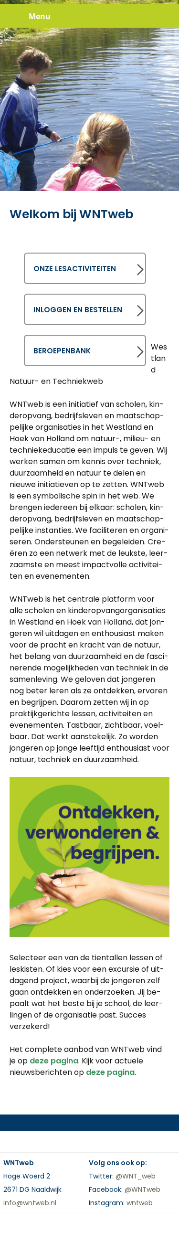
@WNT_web (136, 1176)
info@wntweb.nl (29, 1203)
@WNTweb (142, 1189)
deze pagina (54, 1060)
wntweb (139, 1203)
